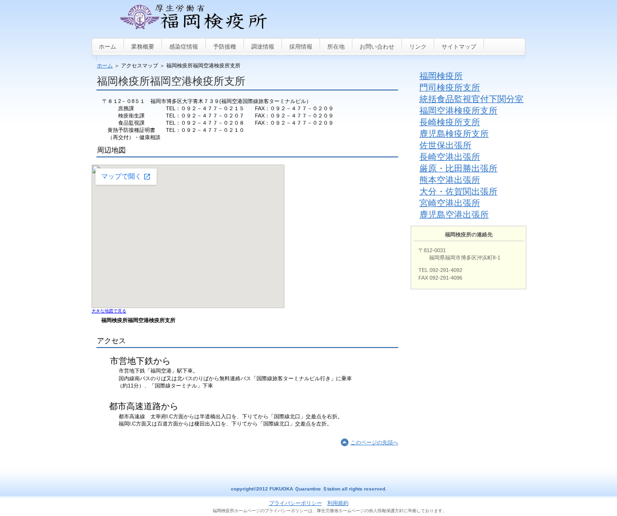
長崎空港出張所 (449, 157)
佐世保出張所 (445, 145)
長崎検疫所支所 (449, 122)
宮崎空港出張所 (449, 203)
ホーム (105, 65)
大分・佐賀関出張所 (458, 191)
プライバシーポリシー (295, 503)
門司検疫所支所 (449, 87)
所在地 (336, 46)
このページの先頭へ (374, 442)
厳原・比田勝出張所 (458, 168)
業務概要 (142, 46)
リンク (418, 46)
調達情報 (262, 46)
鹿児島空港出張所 (454, 214)
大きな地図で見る (109, 311)
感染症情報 (183, 46)
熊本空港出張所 (449, 180)
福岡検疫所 (441, 76)
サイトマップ (459, 46)
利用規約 (338, 503)
